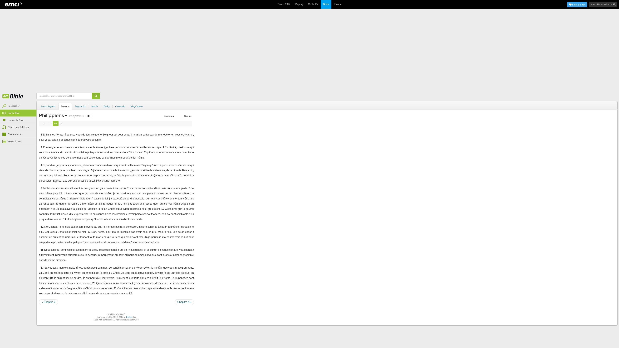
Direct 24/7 (284, 4)
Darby (106, 106)
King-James (137, 106)
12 (42, 226)
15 (42, 249)
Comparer (168, 116)
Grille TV (313, 4)
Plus (337, 4)
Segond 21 (80, 106)
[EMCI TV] (13, 4)
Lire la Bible (14, 113)
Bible (326, 4)
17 (42, 267)
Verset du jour (15, 141)
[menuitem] (18, 106)
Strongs (188, 116)
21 (115, 288)
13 (89, 232)
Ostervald (120, 106)
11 (64, 219)
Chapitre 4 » (184, 302)
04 (61, 123)
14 (146, 237)
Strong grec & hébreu (18, 127)
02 (50, 123)
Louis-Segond (48, 106)
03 (55, 123)
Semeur (65, 106)
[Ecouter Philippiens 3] (89, 116)
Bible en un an (15, 134)
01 (44, 123)
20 (93, 283)
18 (40, 272)
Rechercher (14, 106)
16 (99, 255)
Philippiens (51, 115)
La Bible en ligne (13, 96)
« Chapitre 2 (48, 302)
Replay (299, 4)
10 (162, 209)
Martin (94, 106)
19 (51, 278)
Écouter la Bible (16, 120)
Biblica (129, 317)
